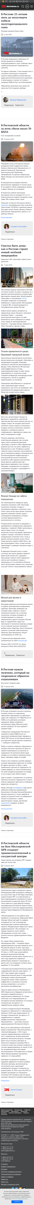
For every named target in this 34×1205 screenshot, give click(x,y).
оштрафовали (18, 788)
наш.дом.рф (22, 640)
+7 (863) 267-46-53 (7, 1159)
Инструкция (18, 1110)
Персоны (27, 1110)
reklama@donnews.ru (8, 1151)
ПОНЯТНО (17, 1202)
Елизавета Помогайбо (19, 226)
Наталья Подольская (18, 100)
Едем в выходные (6, 1110)
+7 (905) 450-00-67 (7, 1149)
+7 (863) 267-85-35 (7, 1157)
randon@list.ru (6, 1161)
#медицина (5, 1081)
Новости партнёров (15, 1113)
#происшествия (6, 217)
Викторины (14, 1111)
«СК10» (24, 298)
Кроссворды (5, 1111)
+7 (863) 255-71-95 (7, 1147)
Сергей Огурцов (16, 1090)
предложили (5, 803)
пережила (4, 205)
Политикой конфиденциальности (20, 1198)
